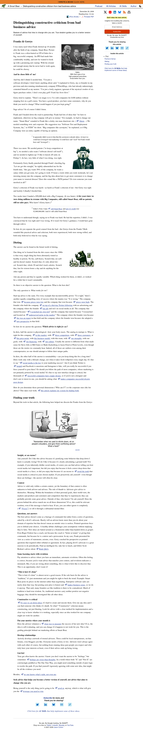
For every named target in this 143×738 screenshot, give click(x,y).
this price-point (23, 338)
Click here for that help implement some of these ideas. (53, 711)
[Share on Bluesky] (54, 705)
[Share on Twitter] (37, 705)
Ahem (81, 121)
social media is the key (32, 362)
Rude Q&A (43, 549)
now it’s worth (71, 209)
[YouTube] (110, 12)
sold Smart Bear (56, 209)
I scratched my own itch (40, 311)
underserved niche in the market (42, 315)
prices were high (82, 302)
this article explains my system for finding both (60, 390)
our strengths (76, 338)
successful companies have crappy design (44, 375)
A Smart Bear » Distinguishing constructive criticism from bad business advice (42, 6)
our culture (49, 341)
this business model (42, 338)
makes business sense (76, 584)
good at (61, 688)
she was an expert (24, 318)
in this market (41, 335)
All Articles (111, 6)
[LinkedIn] (115, 12)
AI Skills (123, 6)
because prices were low (34, 302)
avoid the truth (83, 471)
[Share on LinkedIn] (46, 705)
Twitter (49, 725)
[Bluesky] (119, 12)
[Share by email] (62, 705)
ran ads (45, 308)
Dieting (107, 61)
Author (134, 6)
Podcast (98, 6)
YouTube (70, 725)
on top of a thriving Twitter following (57, 305)
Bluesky (61, 725)
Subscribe (47, 698)
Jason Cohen (58, 727)
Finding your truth (110, 64)
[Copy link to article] (70, 705)
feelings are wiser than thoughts (42, 659)
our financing (31, 341)
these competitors (62, 335)
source (77, 450)
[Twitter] (105, 12)
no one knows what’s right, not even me (40, 674)
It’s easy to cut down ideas (31, 602)
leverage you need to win (33, 691)
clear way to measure (52, 623)
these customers (84, 335)
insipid (19, 366)
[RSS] (124, 12)
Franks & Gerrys (110, 59)
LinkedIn (55, 725)
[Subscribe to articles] (129, 12)
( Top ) (107, 56)
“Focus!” (24, 508)
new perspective (23, 321)
